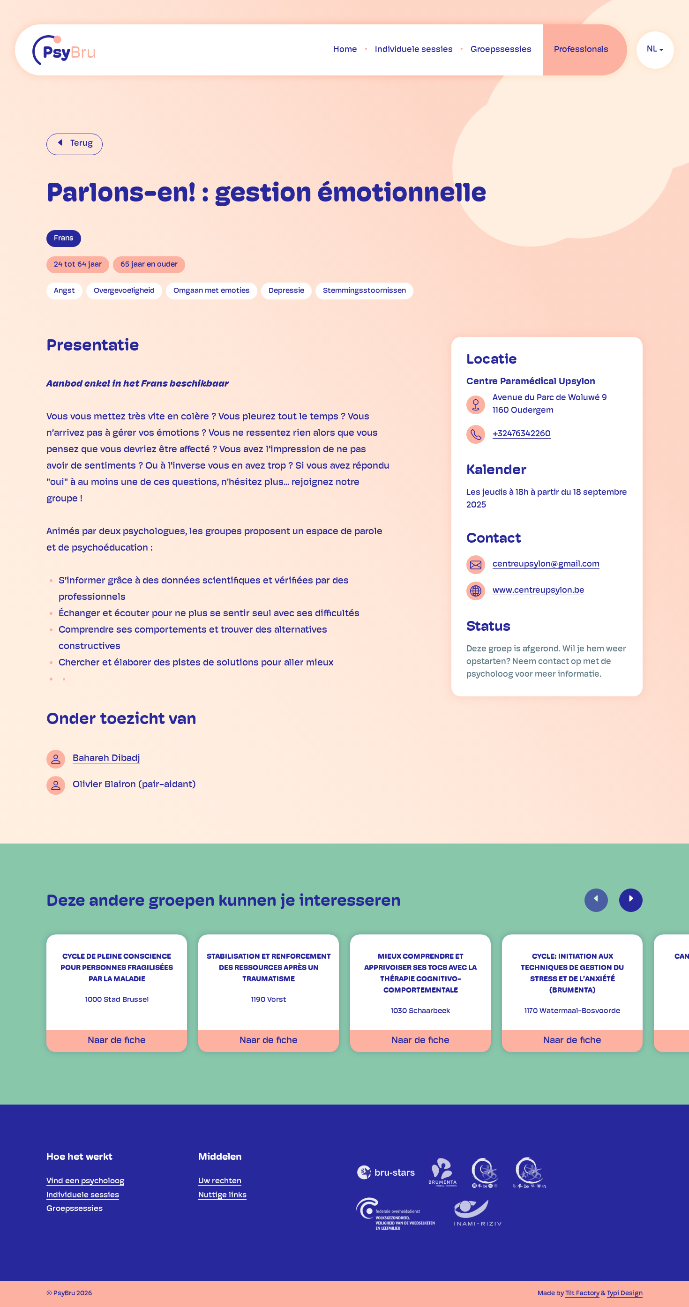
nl (652, 49)
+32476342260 (522, 434)
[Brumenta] (443, 1172)
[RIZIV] (476, 1213)
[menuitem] (345, 50)
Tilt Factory (582, 1293)
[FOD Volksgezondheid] (396, 1213)
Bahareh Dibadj (106, 758)
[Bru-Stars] (386, 1172)
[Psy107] (485, 1172)
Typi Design (625, 1293)
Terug (80, 144)
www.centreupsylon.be (538, 590)
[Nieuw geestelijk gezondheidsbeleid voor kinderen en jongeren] (529, 1172)
